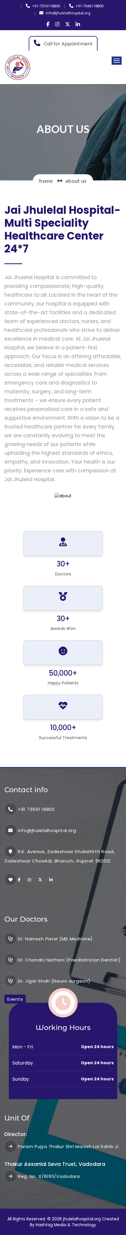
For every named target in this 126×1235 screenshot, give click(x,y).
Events (15, 999)
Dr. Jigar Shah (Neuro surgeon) (54, 981)
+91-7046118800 (89, 5)
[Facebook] (48, 24)
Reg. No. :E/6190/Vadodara (49, 1176)
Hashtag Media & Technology (66, 1225)
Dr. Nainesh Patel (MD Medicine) (55, 939)
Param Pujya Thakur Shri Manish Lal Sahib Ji (68, 1146)
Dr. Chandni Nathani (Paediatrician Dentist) (69, 960)
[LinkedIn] (78, 24)
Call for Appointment (67, 43)
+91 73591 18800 (36, 809)
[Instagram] (57, 24)
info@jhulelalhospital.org (68, 13)
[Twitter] (67, 24)
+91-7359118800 (46, 5)
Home (46, 180)
